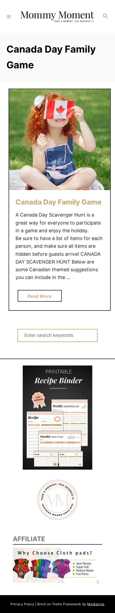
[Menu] (9, 16)
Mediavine (95, 604)
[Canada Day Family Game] (59, 139)
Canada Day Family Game (59, 202)
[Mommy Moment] (57, 16)
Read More (41, 297)
